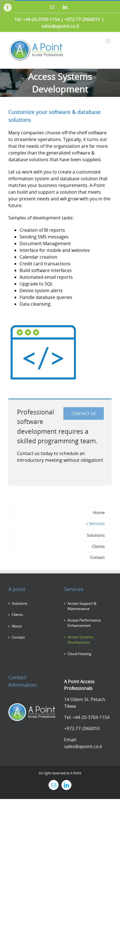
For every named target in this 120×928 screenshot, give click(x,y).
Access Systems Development (80, 639)
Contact (18, 637)
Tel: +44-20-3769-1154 (37, 19)
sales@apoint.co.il (60, 26)
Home (99, 512)
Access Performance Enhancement (84, 623)
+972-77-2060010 (82, 19)
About (17, 626)
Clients (17, 614)
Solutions (19, 603)
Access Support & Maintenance (82, 606)
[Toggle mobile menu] (109, 41)
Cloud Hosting (79, 653)
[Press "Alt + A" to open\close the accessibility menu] (7, 7)
